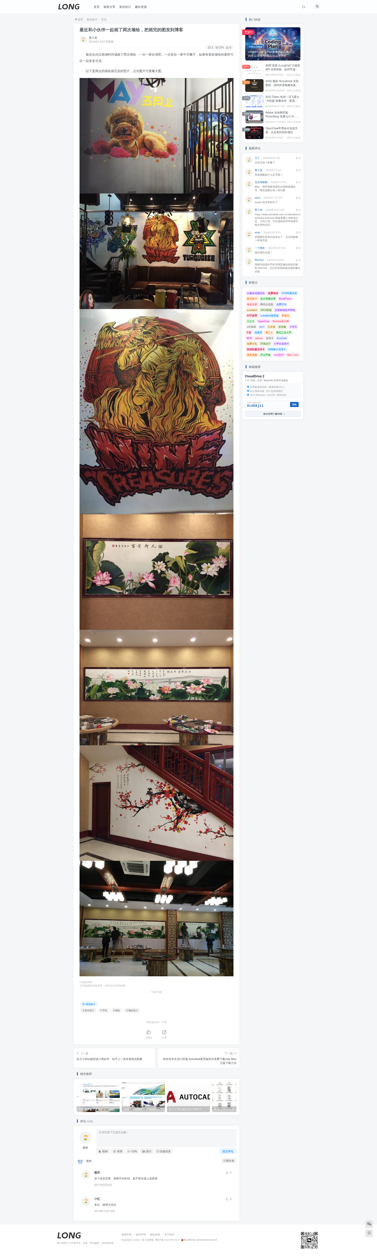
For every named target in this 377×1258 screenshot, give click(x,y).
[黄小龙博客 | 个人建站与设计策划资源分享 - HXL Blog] (69, 1235)
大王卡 (250, 321)
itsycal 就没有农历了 (266, 202)
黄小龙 (93, 37)
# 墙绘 (116, 1010)
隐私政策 (155, 1234)
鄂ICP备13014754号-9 (167, 1239)
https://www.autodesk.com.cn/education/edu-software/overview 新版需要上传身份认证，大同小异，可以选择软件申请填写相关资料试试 (277, 219)
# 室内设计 (88, 1010)
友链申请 (126, 1234)
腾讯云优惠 (266, 304)
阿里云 (285, 315)
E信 (249, 332)
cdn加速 (251, 326)
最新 (80, 1161)
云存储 (271, 326)
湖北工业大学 (283, 332)
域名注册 (252, 304)
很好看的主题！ (264, 252)
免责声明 (141, 1234)
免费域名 (273, 293)
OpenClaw (263, 321)
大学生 (293, 326)
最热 (89, 1161)
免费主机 (252, 343)
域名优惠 (252, 355)
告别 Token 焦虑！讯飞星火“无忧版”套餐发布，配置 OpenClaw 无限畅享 (282, 100)
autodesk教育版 (270, 315)
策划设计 (92, 19)
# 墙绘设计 (132, 1010)
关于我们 (169, 1234)
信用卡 (270, 338)
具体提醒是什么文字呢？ (269, 174)
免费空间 (281, 304)
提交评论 (227, 1151)
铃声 (249, 338)
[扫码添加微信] (369, 1224)
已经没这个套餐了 (265, 162)
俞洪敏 (282, 326)
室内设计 (252, 298)
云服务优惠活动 (256, 293)
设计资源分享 (268, 298)
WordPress (285, 298)
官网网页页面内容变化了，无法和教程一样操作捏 (276, 238)
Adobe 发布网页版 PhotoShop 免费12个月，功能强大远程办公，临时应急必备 (282, 118)
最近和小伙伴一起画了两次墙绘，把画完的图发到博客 (131, 29)
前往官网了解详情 (272, 413)
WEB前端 (266, 310)
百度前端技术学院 (285, 310)
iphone (259, 338)
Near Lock (292, 355)
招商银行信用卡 (277, 349)
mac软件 (279, 355)
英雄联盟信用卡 (256, 349)
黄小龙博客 (148, 1239)
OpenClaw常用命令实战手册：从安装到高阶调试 (281, 130)
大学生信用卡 (281, 343)
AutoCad (281, 338)
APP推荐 (252, 315)
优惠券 (258, 332)
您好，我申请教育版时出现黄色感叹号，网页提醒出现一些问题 (275, 188)
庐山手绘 (265, 355)
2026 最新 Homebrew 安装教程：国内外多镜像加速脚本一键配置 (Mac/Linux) (282, 85)
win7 (261, 326)
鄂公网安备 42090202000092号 (200, 1239)
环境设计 (265, 343)
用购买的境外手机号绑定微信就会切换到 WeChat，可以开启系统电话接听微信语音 (277, 268)
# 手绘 (103, 1010)
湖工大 (269, 332)
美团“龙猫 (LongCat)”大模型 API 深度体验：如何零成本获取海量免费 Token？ (282, 69)
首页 (80, 19)
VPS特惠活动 (289, 293)
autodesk (252, 310)
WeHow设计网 (281, 321)
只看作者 (228, 1161)
